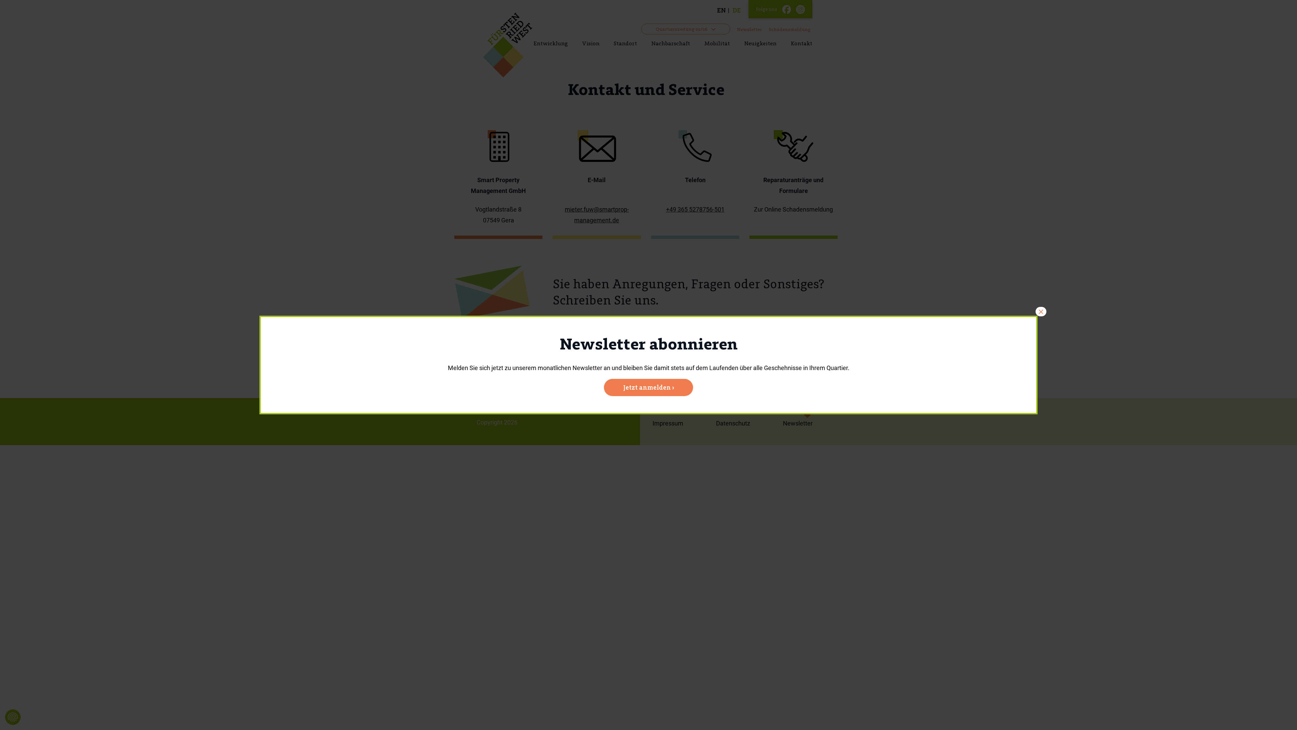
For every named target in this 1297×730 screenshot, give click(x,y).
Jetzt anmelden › (648, 387)
